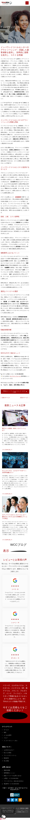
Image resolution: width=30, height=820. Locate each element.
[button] (3, 817)
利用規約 (19, 811)
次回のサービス (25, 397)
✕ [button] (15, 808)
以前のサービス (5, 397)
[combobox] (15, 819)
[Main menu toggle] (27, 3)
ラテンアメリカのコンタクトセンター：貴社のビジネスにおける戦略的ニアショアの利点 (14, 516)
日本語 (3, 819)
